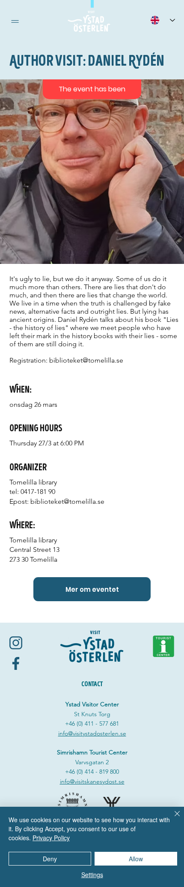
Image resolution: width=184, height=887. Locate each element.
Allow (136, 858)
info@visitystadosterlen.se (92, 733)
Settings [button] (92, 874)
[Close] (172, 818)
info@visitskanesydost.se (92, 781)
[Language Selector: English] (162, 20)
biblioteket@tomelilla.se (86, 360)
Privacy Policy (51, 837)
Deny (50, 858)
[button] (15, 21)
